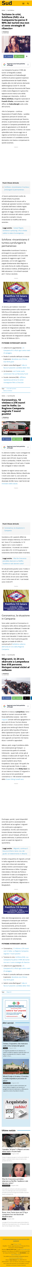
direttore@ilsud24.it (25, 1249)
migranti (5, 720)
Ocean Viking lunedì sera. (15, 779)
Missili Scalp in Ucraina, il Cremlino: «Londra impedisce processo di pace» (16, 1078)
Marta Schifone (7, 390)
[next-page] (6, 1095)
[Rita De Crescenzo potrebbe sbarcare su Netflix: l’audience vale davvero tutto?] (16, 1170)
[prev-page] (4, 1095)
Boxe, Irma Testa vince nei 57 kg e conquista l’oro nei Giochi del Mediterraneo (15, 1214)
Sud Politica (10, 10)
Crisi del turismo (11, 388)
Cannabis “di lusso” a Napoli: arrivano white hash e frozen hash (15, 1150)
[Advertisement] (16, 163)
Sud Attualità (11, 396)
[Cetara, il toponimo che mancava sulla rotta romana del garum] (16, 1033)
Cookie (19, 1244)
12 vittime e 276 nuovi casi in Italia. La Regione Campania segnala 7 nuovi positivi (16, 951)
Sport (4, 1219)
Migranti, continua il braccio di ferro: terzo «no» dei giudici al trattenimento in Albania (15, 851)
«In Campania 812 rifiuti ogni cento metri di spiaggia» (16, 350)
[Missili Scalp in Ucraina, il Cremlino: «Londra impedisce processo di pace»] (16, 1066)
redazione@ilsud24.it (16, 1254)
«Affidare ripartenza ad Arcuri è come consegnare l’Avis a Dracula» (14, 380)
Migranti (9, 992)
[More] (27, 56)
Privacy (15, 1244)
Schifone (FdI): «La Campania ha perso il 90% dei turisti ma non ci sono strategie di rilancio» (16, 959)
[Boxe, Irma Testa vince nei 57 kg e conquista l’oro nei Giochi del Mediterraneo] (16, 1203)
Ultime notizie (6, 1154)
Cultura (5, 1048)
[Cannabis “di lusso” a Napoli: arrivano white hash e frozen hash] (16, 1140)
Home (3, 10)
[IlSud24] (14, 3)
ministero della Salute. (10, 484)
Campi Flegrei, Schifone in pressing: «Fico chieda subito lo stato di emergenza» (15, 230)
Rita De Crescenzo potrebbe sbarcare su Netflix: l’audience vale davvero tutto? (14, 561)
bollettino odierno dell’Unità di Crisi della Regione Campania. (13, 646)
